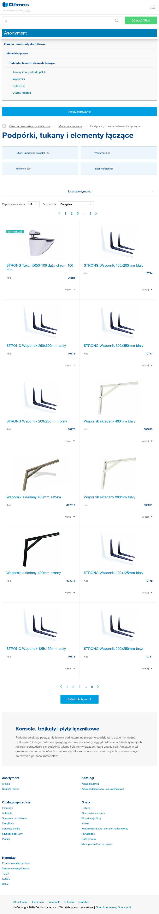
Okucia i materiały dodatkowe (25, 44)
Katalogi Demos (90, 783)
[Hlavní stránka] (5, 126)
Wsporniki (19, 78)
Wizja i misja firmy (91, 818)
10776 (71, 353)
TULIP (5, 873)
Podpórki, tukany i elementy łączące (32, 62)
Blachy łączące (22, 92)
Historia (86, 807)
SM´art (5, 883)
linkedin (69, 901)
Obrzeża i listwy (10, 788)
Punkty (6, 838)
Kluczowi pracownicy (93, 813)
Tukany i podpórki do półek (29, 72)
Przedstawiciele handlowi (16, 863)
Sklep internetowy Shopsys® (113, 907)
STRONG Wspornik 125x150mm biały (36, 648)
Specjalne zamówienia (14, 818)
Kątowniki (19, 85)
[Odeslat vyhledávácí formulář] (117, 20)
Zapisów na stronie (13, 204)
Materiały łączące (17, 53)
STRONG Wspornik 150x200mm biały (113, 265)
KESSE (6, 878)
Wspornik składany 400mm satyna (33, 497)
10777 (149, 353)
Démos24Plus (141, 20)
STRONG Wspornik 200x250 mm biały (36, 421)
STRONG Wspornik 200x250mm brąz (113, 648)
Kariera (85, 823)
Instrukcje (7, 807)
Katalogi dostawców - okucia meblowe (103, 788)
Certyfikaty (8, 823)
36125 (71, 277)
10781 (149, 656)
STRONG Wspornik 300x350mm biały (113, 345)
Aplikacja (7, 813)
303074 (70, 580)
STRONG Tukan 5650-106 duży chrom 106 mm (39, 267)
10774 (149, 273)
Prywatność (88, 833)
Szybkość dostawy (12, 833)
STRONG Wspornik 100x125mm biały (113, 572)
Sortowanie (49, 204)
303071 (148, 505)
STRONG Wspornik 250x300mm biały (36, 345)
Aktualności (20, 901)
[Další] (96, 213)
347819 (70, 505)
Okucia (6, 783)
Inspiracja (38, 901)
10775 (71, 429)
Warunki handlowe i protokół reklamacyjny (105, 828)
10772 (149, 580)
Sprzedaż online (11, 828)
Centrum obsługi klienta (15, 868)
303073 (148, 429)
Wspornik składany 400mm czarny (33, 572)
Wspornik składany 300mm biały (109, 497)
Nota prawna (89, 838)
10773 (71, 656)
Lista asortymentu (80, 191)
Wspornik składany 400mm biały (109, 421)
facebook (54, 901)
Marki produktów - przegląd (97, 844)
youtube (83, 901)
